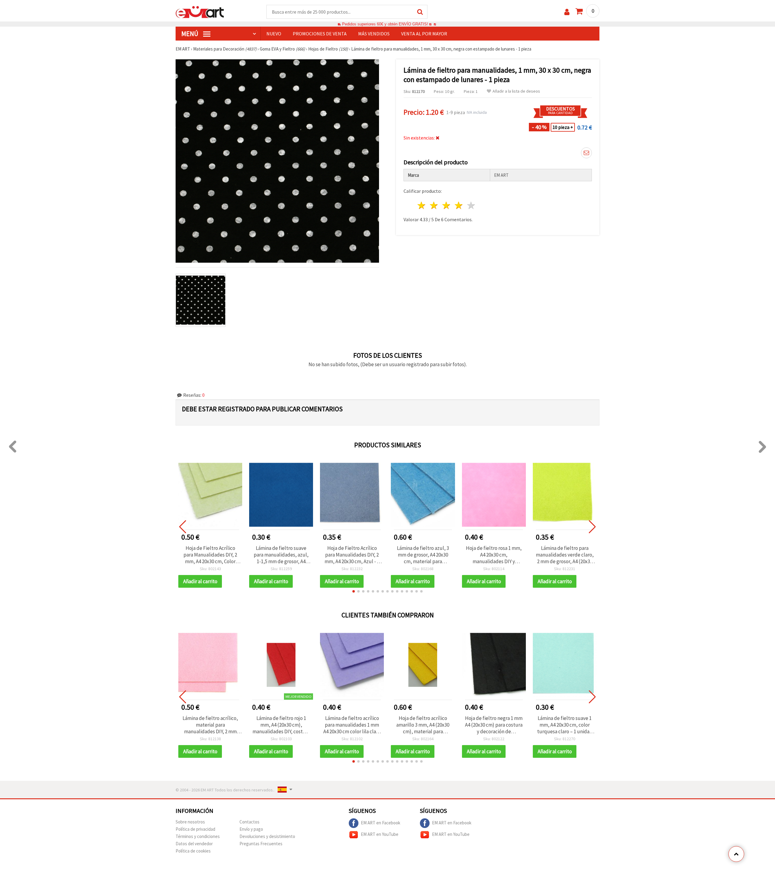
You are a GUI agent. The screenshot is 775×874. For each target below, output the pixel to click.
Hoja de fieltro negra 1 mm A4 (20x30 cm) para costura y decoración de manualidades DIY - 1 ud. (494, 725)
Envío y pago (251, 829)
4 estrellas (459, 205)
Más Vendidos (374, 34)
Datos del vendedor (194, 843)
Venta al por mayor (424, 34)
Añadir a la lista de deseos (516, 91)
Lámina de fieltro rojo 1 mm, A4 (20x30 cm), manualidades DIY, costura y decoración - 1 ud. (281, 725)
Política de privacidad (195, 829)
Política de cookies (193, 851)
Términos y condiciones (198, 836)
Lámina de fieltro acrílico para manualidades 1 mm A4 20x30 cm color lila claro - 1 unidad (352, 725)
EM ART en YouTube (379, 834)
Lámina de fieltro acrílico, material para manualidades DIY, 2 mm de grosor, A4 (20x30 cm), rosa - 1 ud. (210, 725)
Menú (190, 33)
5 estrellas (471, 205)
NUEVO (273, 34)
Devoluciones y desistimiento (267, 836)
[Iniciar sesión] (566, 12)
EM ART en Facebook (380, 822)
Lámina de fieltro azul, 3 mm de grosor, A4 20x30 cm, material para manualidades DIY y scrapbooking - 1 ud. (423, 555)
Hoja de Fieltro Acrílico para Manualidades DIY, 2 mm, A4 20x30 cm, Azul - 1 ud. (352, 555)
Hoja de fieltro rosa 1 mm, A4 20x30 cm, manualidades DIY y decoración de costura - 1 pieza (494, 555)
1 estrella (422, 205)
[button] (353, 591)
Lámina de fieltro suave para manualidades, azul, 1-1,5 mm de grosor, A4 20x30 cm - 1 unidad (281, 555)
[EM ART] (200, 11)
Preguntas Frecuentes (260, 843)
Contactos (249, 822)
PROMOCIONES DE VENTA (320, 34)
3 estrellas (446, 205)
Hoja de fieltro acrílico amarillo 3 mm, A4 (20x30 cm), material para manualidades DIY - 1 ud (422, 725)
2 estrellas (434, 205)
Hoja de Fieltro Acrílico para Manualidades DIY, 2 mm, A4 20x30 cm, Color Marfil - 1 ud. (210, 555)
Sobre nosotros (190, 822)
